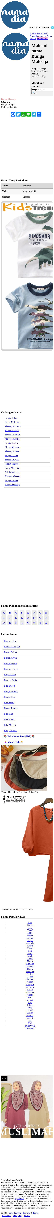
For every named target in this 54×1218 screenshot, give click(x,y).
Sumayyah (30, 1026)
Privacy (26, 1213)
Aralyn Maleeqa (12, 464)
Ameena (30, 992)
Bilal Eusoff (9, 686)
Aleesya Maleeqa (12, 476)
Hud (30, 1023)
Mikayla (30, 971)
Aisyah (30, 940)
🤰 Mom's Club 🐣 (13, 742)
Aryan (30, 938)
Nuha (29, 953)
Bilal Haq (8, 714)
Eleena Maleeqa (12, 447)
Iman (30, 922)
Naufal (30, 1010)
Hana (30, 933)
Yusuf (30, 930)
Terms (35, 1213)
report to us (19, 1199)
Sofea (30, 925)
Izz (30, 1020)
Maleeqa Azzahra (13, 426)
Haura (30, 969)
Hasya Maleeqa (12, 422)
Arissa (30, 989)
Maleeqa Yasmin (12, 434)
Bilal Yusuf (9, 702)
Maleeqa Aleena (12, 439)
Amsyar (30, 1028)
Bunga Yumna (11, 480)
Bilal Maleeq (10, 725)
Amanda (30, 943)
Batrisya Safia (10, 680)
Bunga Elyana (11, 455)
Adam (30, 945)
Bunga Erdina (11, 418)
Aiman (30, 982)
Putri (30, 997)
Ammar (29, 979)
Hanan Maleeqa (12, 430)
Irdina (30, 1005)
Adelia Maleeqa (12, 472)
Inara (30, 951)
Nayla (30, 935)
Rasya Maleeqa (12, 468)
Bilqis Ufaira (10, 674)
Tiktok (27, 1215)
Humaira (30, 964)
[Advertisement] (27, 54)
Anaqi (30, 1018)
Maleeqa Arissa (12, 451)
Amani (30, 995)
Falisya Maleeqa (12, 484)
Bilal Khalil (9, 719)
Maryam (30, 984)
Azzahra (30, 987)
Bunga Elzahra (11, 443)
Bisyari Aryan (10, 658)
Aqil (30, 1002)
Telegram (17, 1215)
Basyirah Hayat (11, 669)
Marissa (29, 1015)
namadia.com (15, 1213)
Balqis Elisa (9, 697)
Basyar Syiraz (10, 641)
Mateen (29, 976)
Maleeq (29, 1000)
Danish (30, 1013)
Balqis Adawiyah (12, 646)
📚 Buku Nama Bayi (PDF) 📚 (19, 736)
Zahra (30, 958)
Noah (29, 956)
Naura (30, 961)
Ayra (30, 1007)
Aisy (30, 927)
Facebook (6, 1215)
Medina (29, 966)
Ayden (30, 974)
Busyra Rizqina (11, 708)
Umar (30, 948)
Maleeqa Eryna (12, 459)
